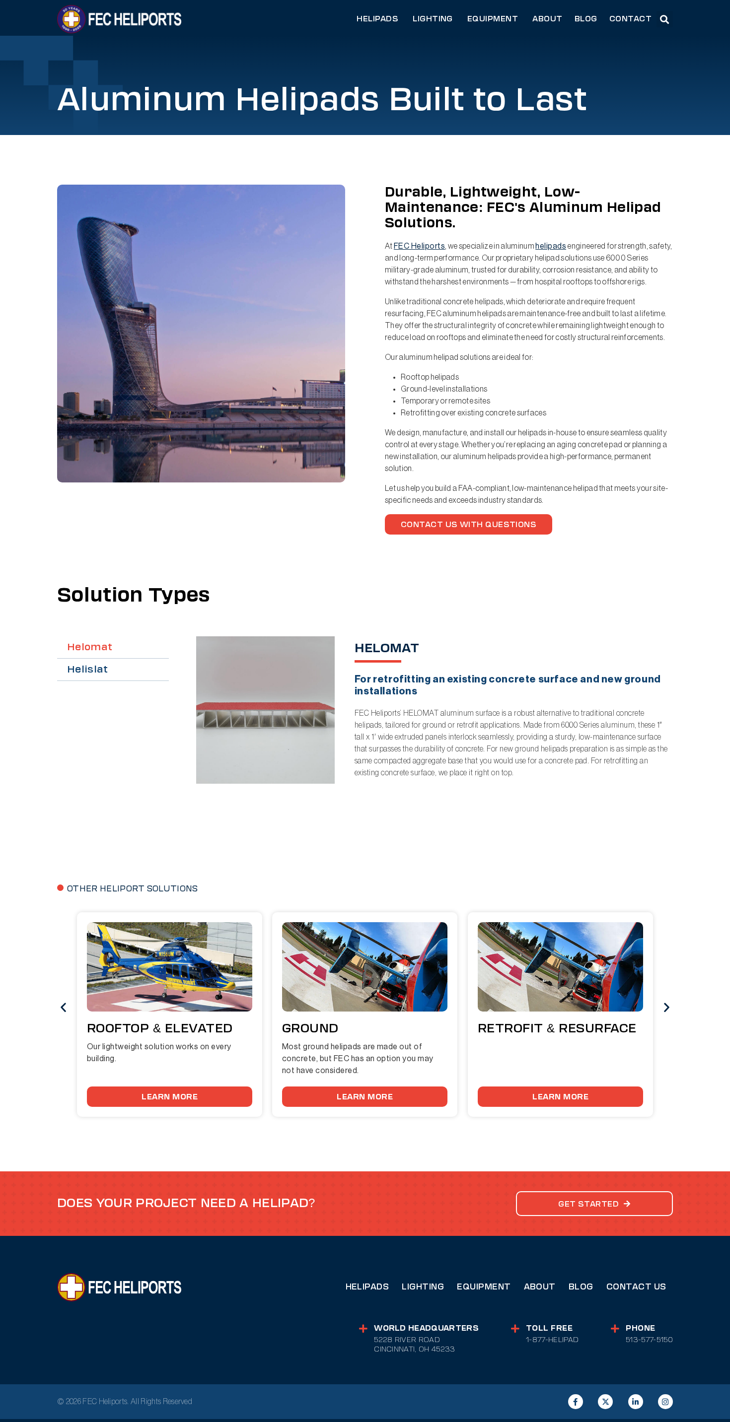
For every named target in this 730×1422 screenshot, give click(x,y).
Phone (640, 1328)
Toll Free (549, 1328)
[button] (665, 19)
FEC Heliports (419, 246)
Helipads (367, 1286)
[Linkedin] (635, 1401)
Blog (581, 1286)
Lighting (423, 1286)
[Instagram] (665, 1401)
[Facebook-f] (575, 1401)
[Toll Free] (515, 1328)
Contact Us (636, 1286)
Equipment (484, 1286)
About (540, 1286)
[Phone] (615, 1328)
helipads (550, 246)
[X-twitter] (605, 1401)
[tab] (113, 647)
